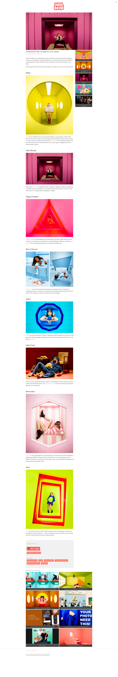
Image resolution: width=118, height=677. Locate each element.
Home (27, 650)
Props (40, 560)
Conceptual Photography (61, 560)
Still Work (31, 650)
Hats (27, 531)
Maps (27, 137)
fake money (35, 187)
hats (43, 533)
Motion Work (35, 650)
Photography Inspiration (33, 563)
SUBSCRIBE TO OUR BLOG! (34, 553)
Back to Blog (28, 11)
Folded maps (53, 140)
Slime (27, 335)
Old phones (29, 289)
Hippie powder (30, 239)
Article (36, 53)
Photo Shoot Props (32, 560)
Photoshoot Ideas (49, 560)
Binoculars (28, 455)
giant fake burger (50, 383)
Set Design (44, 563)
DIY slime (32, 339)
